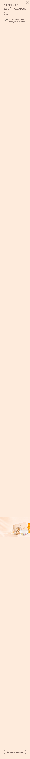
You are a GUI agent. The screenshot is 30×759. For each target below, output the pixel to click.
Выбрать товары (15, 752)
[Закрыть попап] (27, 3)
